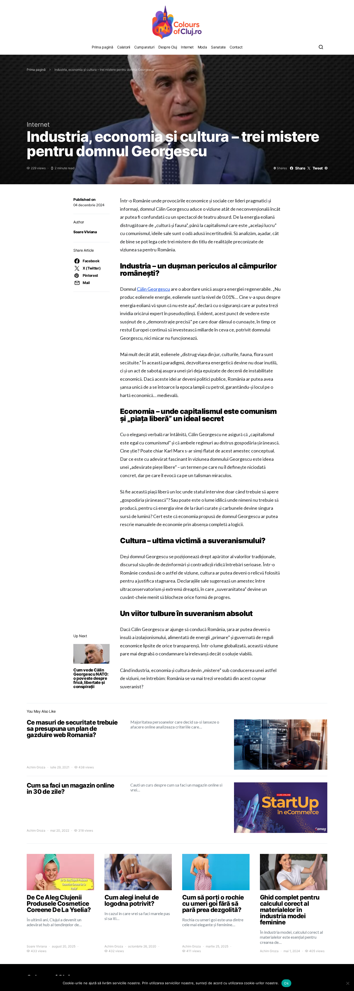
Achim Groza (36, 767)
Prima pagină (102, 47)
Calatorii (123, 47)
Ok (286, 983)
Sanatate (218, 47)
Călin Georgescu (153, 289)
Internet (187, 47)
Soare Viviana (85, 232)
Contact (236, 47)
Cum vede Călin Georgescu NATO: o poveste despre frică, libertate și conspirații (91, 678)
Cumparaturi (144, 47)
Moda (202, 47)
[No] (347, 983)
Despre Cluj (167, 47)
